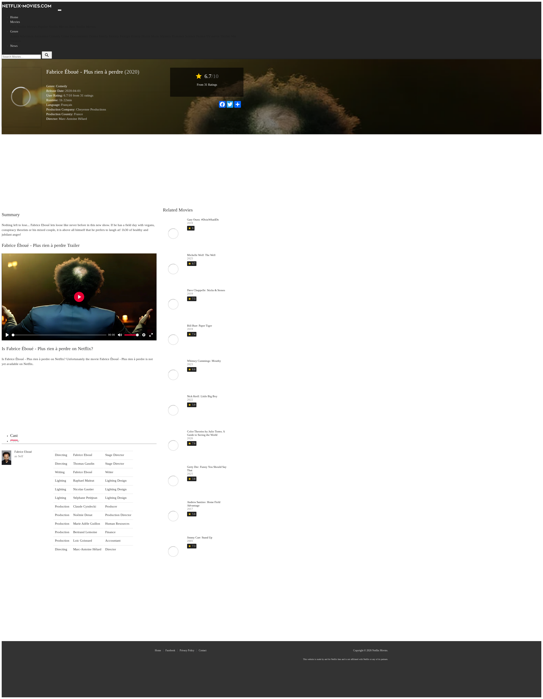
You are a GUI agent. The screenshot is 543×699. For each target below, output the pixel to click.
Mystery (165, 36)
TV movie (213, 36)
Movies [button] (15, 22)
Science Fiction (195, 36)
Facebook (170, 650)
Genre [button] (14, 31)
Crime (65, 36)
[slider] (59, 335)
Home (14, 17)
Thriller (225, 36)
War (233, 36)
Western (15, 41)
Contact (202, 650)
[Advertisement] (121, 170)
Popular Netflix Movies (53, 26)
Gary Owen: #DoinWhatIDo (203, 219)
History (136, 36)
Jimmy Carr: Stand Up (199, 537)
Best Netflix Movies (82, 26)
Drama (93, 36)
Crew (14, 440)
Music (155, 36)
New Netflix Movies (23, 26)
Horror (145, 36)
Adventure (27, 36)
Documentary (79, 36)
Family (103, 36)
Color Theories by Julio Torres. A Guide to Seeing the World (206, 433)
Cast (14, 435)
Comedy (54, 36)
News (14, 46)
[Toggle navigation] (59, 10)
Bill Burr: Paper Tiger (199, 325)
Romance (178, 36)
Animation (41, 36)
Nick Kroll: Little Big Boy (202, 396)
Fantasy (114, 36)
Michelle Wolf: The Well (201, 255)
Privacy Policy (187, 650)
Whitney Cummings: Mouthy (204, 360)
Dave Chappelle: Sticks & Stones (206, 290)
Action (14, 36)
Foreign (125, 36)
